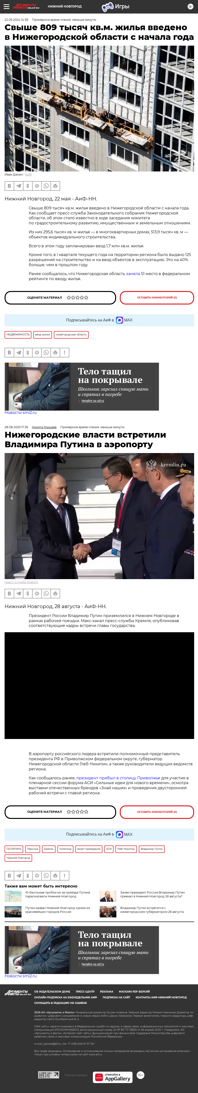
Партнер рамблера (75, 1075)
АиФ (28, 174)
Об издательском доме (52, 991)
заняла (133, 273)
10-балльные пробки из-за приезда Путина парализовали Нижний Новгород (57, 894)
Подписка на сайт (116, 997)
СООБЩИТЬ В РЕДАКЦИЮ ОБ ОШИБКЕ (60, 1003)
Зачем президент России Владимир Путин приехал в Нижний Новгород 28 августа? (152, 894)
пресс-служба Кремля (21, 582)
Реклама (106, 991)
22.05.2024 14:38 (16, 19)
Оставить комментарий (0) (157, 297)
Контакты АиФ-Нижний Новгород (161, 997)
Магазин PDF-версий (134, 991)
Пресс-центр (85, 991)
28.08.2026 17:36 (16, 427)
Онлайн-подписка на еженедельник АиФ (65, 997)
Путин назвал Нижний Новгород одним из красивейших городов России (57, 910)
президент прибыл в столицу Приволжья (118, 778)
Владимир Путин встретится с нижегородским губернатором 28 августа (152, 910)
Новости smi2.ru (21, 412)
